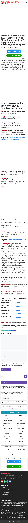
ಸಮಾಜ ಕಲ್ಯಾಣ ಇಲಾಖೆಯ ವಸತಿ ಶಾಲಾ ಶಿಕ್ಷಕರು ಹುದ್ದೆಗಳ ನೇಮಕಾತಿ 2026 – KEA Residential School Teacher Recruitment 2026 (13, 387)
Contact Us (5, 494)
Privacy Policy (5, 492)
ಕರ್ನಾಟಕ (3, 118)
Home (3, 487)
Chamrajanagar (7, 423)
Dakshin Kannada (7, 428)
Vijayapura (21, 452)
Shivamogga (7, 447)
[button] (26, 2)
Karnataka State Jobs (8, 489)
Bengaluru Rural (7, 420)
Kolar (7, 439)
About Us (4, 497)
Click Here (18, 313)
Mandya (7, 441)
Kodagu (20, 436)
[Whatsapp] (5, 481)
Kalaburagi (7, 436)
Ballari (20, 415)
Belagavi (7, 418)
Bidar (20, 420)
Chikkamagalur (7, 426)
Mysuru (21, 441)
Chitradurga (20, 426)
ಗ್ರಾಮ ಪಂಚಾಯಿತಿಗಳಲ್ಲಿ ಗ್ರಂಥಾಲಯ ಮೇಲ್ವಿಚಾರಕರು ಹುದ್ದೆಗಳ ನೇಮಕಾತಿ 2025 (13, 138)
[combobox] (12, 376)
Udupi (7, 449)
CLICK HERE (18, 303)
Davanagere (20, 428)
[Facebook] (10, 481)
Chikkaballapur (21, 423)
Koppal (21, 439)
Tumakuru (20, 447)
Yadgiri (14, 454)
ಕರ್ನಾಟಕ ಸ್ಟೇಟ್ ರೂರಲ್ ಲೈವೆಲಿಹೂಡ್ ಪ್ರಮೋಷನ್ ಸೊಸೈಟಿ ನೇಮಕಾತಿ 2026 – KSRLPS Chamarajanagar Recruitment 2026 (13, 407)
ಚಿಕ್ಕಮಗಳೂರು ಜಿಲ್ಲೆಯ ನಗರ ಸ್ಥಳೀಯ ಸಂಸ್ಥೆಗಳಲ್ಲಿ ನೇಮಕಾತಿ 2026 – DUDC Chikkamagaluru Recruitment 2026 (13, 402)
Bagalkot (7, 415)
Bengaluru (21, 418)
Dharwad (7, 431)
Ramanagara (20, 444)
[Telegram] (7, 481)
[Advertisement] (14, 19)
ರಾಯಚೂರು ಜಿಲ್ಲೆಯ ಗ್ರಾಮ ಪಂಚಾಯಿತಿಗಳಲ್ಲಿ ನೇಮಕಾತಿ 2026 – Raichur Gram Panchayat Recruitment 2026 (12, 393)
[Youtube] (2, 481)
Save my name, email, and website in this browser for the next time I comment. (13, 364)
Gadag (21, 431)
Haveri (20, 433)
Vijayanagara (7, 452)
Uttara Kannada (20, 449)
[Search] (25, 376)
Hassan (7, 433)
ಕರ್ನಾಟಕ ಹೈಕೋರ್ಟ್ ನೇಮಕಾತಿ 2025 (17, 239)
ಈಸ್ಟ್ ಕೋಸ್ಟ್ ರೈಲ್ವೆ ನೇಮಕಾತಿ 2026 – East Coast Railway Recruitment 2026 (12, 397)
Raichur (7, 444)
